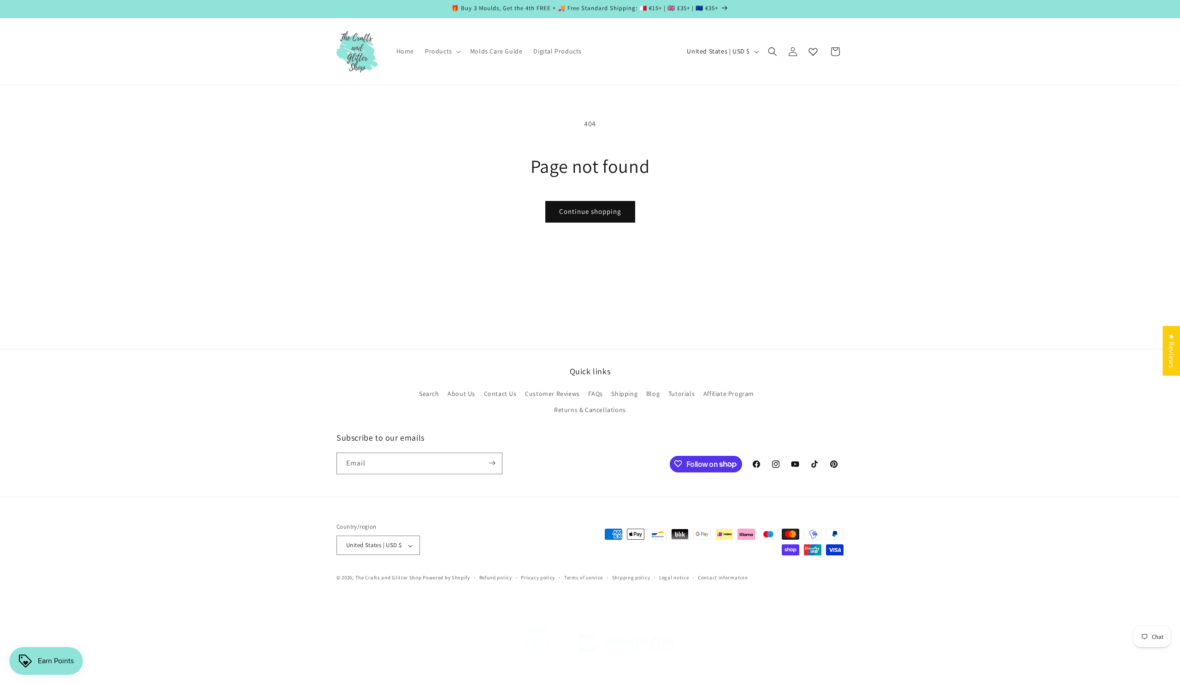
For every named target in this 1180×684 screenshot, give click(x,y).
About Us (461, 393)
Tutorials (681, 393)
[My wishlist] (813, 51)
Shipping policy (631, 577)
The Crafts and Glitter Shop (388, 578)
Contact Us (500, 393)
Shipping (624, 393)
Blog (653, 393)
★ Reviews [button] (1171, 350)
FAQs (595, 393)
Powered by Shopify (446, 578)
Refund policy (495, 577)
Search (429, 393)
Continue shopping (590, 211)
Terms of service (583, 577)
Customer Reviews (552, 393)
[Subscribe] (492, 463)
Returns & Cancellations (590, 410)
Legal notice (674, 577)
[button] (442, 51)
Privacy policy (538, 577)
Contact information (723, 577)
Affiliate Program (728, 393)
